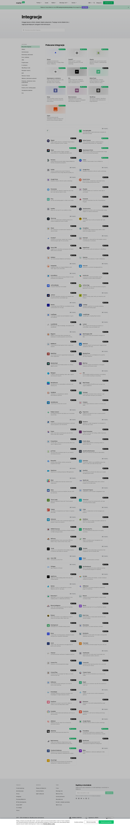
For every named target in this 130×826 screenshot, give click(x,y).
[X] (78, 798)
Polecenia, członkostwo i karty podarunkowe (28, 81)
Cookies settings (78, 822)
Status (17, 810)
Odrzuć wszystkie (91, 822)
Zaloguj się (98, 2)
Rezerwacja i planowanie (27, 54)
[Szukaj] (94, 2)
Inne (23, 93)
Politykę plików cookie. (49, 824)
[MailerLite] (20, 2)
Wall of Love (59, 804)
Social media (24, 85)
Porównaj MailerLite (21, 799)
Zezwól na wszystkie (106, 822)
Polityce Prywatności (96, 795)
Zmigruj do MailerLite (41, 788)
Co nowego (19, 807)
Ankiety (23, 49)
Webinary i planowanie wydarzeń (29, 78)
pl (90, 2)
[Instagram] (86, 798)
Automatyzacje (19, 791)
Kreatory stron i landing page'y (29, 87)
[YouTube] (81, 798)
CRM (23, 59)
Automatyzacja (25, 52)
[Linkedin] (83, 798)
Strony (17, 793)
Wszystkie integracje (26, 46)
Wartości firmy (59, 793)
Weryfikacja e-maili (26, 67)
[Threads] (88, 798)
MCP (23, 73)
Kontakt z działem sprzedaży (63, 802)
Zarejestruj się (108, 2)
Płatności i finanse (26, 75)
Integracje (18, 796)
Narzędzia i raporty (26, 70)
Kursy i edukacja (25, 57)
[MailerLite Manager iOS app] (110, 818)
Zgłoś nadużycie (40, 793)
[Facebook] (76, 798)
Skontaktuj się (59, 799)
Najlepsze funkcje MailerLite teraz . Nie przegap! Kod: (65, 7)
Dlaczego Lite (59, 791)
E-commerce (24, 65)
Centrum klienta (40, 791)
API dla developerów (21, 802)
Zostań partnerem (60, 796)
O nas (57, 788)
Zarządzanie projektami (27, 90)
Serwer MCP (19, 804)
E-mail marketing (20, 788)
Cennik (46, 2)
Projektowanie (25, 62)
